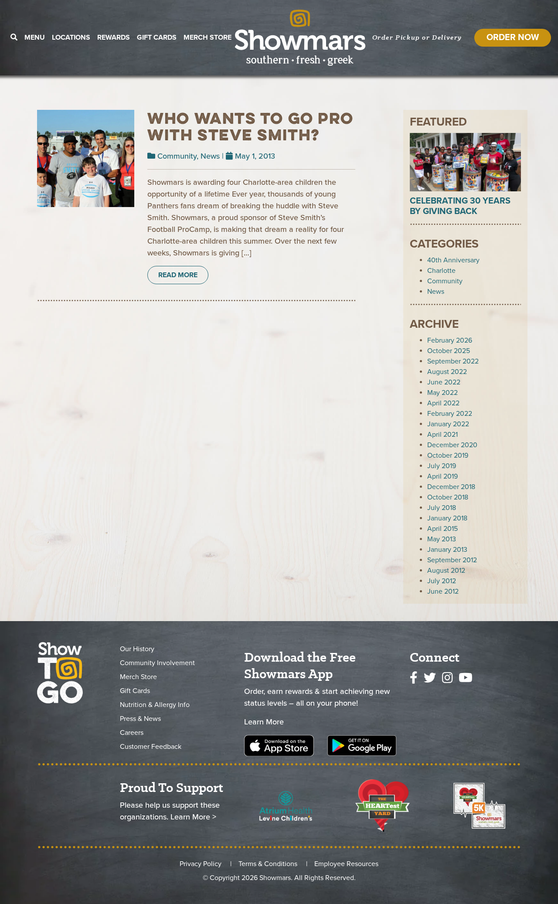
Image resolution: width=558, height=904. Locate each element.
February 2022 (449, 413)
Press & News (140, 718)
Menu (34, 37)
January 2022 (448, 424)
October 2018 (447, 497)
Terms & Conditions (267, 864)
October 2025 (448, 351)
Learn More (264, 722)
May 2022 (442, 392)
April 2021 (442, 434)
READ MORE (177, 275)
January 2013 (447, 549)
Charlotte (441, 270)
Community (177, 156)
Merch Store (207, 37)
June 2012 (443, 591)
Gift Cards (157, 37)
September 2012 (452, 560)
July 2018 (441, 507)
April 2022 (443, 403)
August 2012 (446, 570)
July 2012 (441, 581)
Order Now (513, 37)
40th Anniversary (453, 260)
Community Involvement (157, 663)
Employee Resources (346, 864)
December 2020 (452, 445)
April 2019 (442, 476)
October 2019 (447, 455)
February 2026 (449, 340)
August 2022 (447, 371)
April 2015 (442, 528)
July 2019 (441, 466)
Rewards (113, 37)
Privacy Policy (200, 864)
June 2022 (443, 382)
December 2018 (451, 487)
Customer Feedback (150, 746)
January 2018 (447, 518)
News (210, 156)
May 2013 (441, 539)
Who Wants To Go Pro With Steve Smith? (250, 126)
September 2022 (453, 361)
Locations (71, 37)
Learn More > (193, 817)
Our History (137, 649)
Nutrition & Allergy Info (155, 704)
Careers (131, 732)
